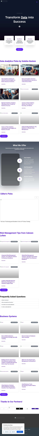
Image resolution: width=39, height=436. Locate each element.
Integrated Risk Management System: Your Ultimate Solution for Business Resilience (9, 257)
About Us (25, 429)
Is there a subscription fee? (6, 306)
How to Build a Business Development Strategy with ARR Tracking (9, 337)
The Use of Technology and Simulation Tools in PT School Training (15, 221)
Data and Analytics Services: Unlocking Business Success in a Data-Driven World (29, 80)
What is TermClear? (5, 300)
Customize (6, 431)
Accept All (20, 431)
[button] (19, 300)
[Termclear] (4, 2)
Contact (29, 429)
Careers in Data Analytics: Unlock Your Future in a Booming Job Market (28, 104)
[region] (13, 428)
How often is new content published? (8, 304)
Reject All (13, 431)
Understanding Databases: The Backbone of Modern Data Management (29, 128)
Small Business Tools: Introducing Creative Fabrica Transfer (29, 385)
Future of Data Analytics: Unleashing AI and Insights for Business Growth (9, 128)
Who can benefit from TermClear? (7, 302)
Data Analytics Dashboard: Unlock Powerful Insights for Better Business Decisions (8, 80)
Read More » (4, 84)
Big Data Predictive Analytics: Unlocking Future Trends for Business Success (9, 104)
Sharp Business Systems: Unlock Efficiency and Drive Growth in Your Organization (8, 387)
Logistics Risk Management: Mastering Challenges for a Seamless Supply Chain (8, 282)
